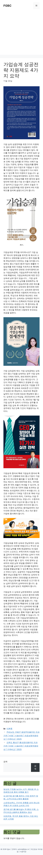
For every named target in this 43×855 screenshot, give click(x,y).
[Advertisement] (21, 33)
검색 (5, 761)
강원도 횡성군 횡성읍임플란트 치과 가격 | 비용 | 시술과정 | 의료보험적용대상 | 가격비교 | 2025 (20, 746)
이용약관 (23, 852)
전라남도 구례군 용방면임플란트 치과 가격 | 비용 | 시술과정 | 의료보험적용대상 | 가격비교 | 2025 (21, 735)
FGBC (7, 5)
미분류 (9, 729)
